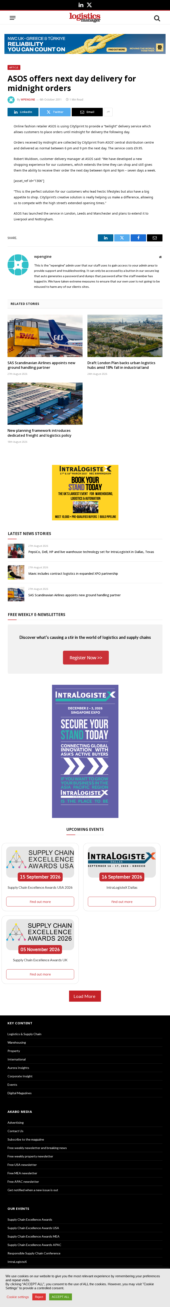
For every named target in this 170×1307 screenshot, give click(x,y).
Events (12, 1084)
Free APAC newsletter (23, 1181)
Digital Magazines (20, 1093)
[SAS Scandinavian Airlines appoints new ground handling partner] (45, 336)
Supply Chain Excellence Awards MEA (34, 1236)
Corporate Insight (20, 1076)
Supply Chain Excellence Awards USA (33, 1228)
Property (14, 1051)
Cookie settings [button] (18, 1297)
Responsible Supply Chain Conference (34, 1253)
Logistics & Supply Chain (24, 1034)
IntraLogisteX (17, 1262)
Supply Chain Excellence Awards (30, 1219)
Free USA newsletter (22, 1165)
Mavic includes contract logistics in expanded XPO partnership (73, 573)
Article (14, 67)
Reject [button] (39, 1297)
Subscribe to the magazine (26, 1139)
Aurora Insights (18, 1068)
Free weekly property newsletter (30, 1156)
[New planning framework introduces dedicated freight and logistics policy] (45, 404)
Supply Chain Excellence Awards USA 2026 (40, 887)
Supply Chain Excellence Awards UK (40, 960)
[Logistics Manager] (84, 18)
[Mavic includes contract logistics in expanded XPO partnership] (16, 572)
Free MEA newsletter (22, 1173)
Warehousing (17, 1042)
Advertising (16, 1122)
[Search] (156, 18)
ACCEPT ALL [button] (60, 1297)
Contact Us (15, 1131)
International (17, 1059)
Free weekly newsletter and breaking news (37, 1148)
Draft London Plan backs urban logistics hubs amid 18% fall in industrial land (121, 365)
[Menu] (12, 18)
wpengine (28, 99)
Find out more (40, 901)
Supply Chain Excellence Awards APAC (34, 1245)
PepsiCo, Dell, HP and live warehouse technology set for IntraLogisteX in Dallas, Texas (91, 552)
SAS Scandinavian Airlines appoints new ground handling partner (41, 365)
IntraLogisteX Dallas (121, 887)
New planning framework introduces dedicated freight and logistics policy (39, 433)
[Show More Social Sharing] (108, 112)
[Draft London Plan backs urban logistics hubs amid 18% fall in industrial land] (124, 336)
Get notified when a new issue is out (33, 1190)
